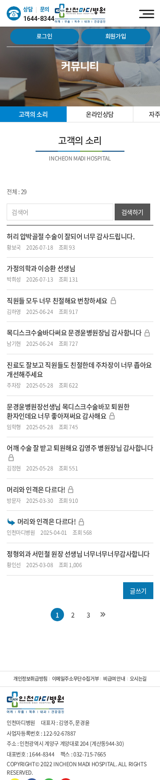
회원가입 (115, 36)
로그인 (44, 36)
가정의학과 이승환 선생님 (41, 268)
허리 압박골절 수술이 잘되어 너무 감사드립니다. (70, 236)
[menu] (146, 13)
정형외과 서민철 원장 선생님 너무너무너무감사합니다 (78, 554)
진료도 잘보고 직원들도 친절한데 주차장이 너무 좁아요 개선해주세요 (79, 369)
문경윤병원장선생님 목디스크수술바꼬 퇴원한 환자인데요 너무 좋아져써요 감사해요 (68, 411)
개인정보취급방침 (30, 678)
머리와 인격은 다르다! (36, 489)
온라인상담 (100, 114)
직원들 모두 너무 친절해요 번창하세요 (57, 301)
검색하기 (132, 212)
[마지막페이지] (103, 614)
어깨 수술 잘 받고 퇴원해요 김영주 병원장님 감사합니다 (80, 448)
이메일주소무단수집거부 (75, 678)
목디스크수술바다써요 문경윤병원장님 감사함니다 (74, 332)
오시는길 (138, 678)
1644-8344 (38, 18)
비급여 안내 (114, 678)
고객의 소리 (33, 114)
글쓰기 (138, 590)
